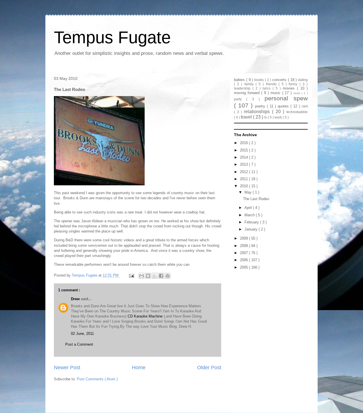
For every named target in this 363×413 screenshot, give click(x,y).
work (279, 117)
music (276, 93)
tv (266, 117)
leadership (243, 88)
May (248, 192)
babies (240, 80)
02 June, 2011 (82, 333)
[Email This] (141, 276)
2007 (244, 253)
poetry (261, 106)
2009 (244, 238)
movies (290, 88)
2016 (244, 143)
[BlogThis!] (148, 276)
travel (247, 117)
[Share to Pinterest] (167, 276)
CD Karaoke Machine (145, 316)
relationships (258, 111)
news (297, 93)
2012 (244, 172)
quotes (284, 106)
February (252, 222)
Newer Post (67, 367)
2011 (244, 179)
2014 (244, 157)
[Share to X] (154, 276)
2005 (244, 267)
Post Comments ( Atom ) (97, 379)
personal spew (286, 98)
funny (294, 84)
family (250, 84)
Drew (76, 299)
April (248, 208)
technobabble (297, 112)
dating (303, 80)
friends (272, 84)
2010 (244, 186)
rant (305, 106)
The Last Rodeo (256, 199)
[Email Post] (131, 275)
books (259, 80)
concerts (280, 80)
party (240, 99)
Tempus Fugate (112, 37)
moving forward (247, 93)
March (250, 215)
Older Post (209, 367)
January (251, 229)
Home (138, 367)
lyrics (268, 88)
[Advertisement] (269, 307)
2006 (244, 260)
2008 (244, 246)
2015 (244, 150)
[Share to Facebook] (161, 276)
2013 (244, 164)
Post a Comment (79, 344)
